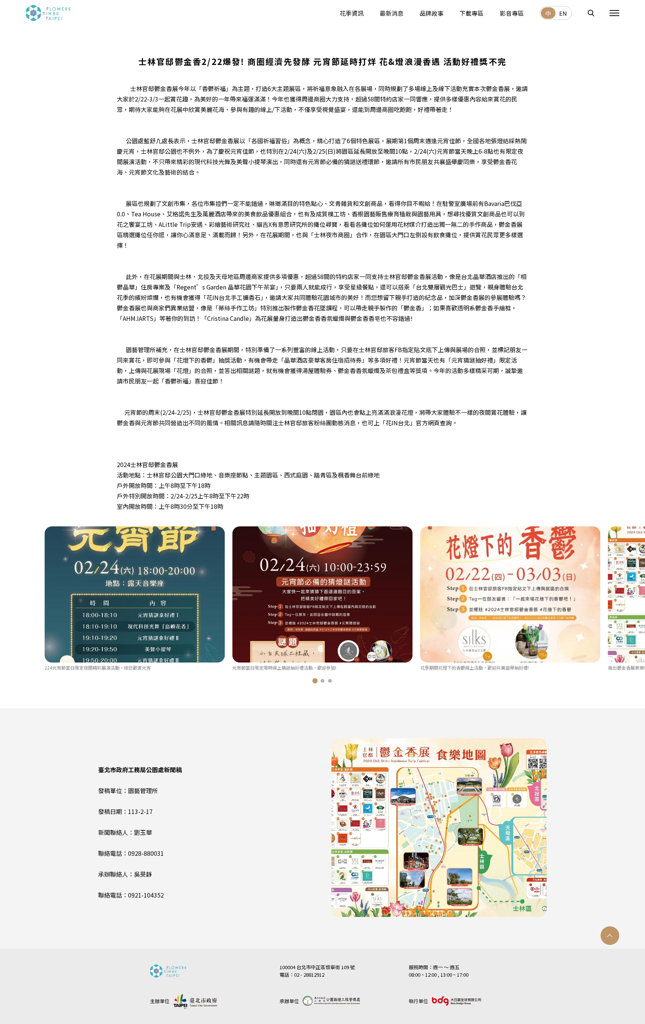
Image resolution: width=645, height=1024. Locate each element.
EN (563, 13)
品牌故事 (431, 13)
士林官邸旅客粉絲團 (305, 422)
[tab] (315, 680)
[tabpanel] (134, 598)
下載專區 (471, 13)
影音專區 (512, 13)
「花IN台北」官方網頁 (410, 422)
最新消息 (391, 13)
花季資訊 (352, 13)
